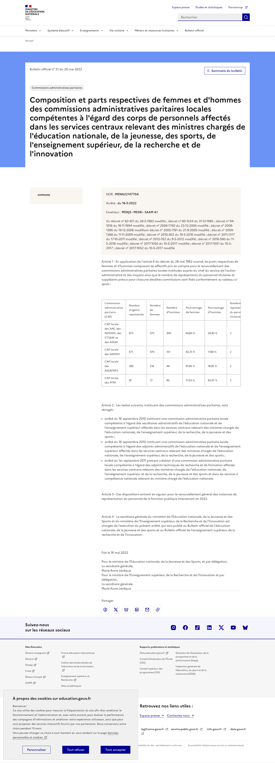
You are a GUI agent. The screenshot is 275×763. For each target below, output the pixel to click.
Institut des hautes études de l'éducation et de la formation (77, 664)
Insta (173, 627)
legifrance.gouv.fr (152, 729)
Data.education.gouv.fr (152, 653)
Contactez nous (178, 715)
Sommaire (44, 195)
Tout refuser (75, 749)
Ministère (31, 31)
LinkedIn (209, 627)
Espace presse (181, 7)
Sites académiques (71, 686)
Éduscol (29, 659)
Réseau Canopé (33, 677)
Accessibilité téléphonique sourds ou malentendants (216, 745)
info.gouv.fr (214, 729)
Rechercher (246, 17)
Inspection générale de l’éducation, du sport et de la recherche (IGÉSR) (191, 670)
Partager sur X (116, 609)
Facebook (185, 627)
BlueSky (245, 627)
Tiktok (197, 627)
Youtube (233, 627)
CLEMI (28, 683)
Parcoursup (235, 7)
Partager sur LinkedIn (136, 609)
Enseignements (89, 31)
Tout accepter (115, 749)
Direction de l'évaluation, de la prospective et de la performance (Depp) (192, 656)
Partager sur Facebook (105, 609)
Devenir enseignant (35, 653)
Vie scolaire (116, 31)
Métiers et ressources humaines (154, 31)
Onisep (29, 665)
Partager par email (147, 609)
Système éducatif (58, 31)
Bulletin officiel (194, 31)
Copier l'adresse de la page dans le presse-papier (157, 609)
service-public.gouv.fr (184, 729)
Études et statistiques (208, 7)
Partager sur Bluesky (126, 609)
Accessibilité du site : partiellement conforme (157, 745)
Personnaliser (36, 749)
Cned (28, 671)
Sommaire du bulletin (226, 70)
